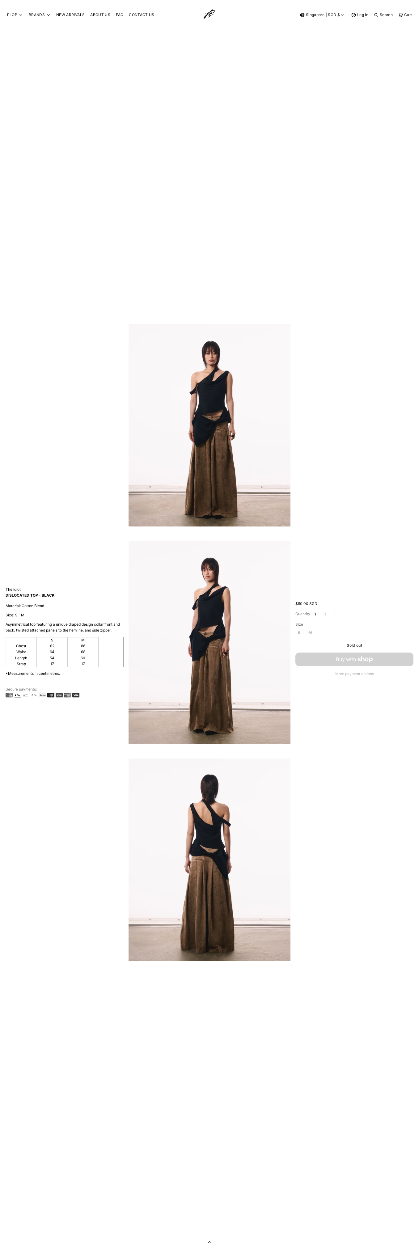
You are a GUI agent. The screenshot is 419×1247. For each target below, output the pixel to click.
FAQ (119, 14)
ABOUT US (100, 14)
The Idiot (13, 589)
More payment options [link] (354, 673)
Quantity (302, 613)
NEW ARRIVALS (70, 14)
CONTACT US (141, 14)
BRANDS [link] (37, 15)
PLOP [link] (12, 15)
